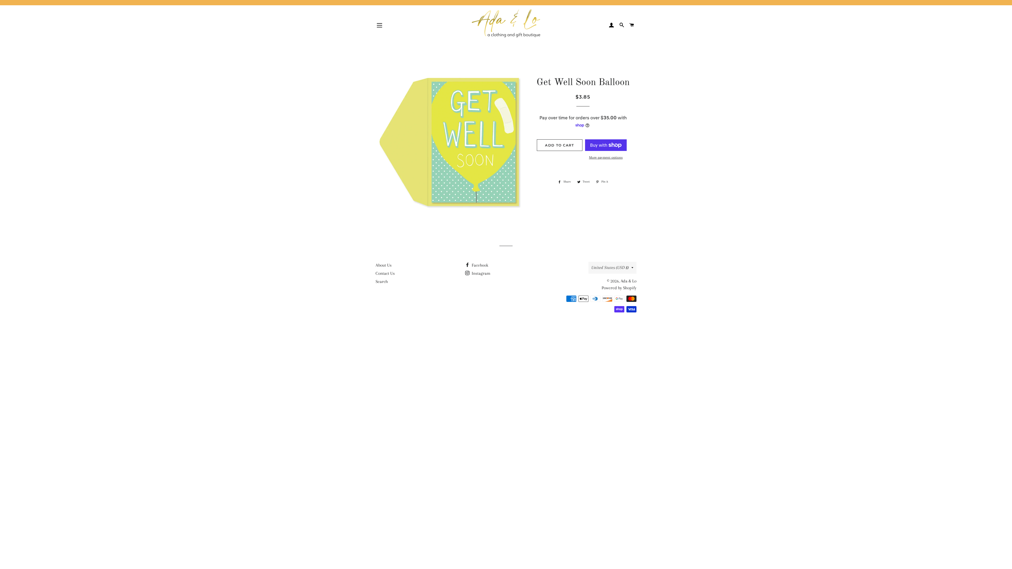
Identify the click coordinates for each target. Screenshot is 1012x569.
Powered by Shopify (619, 287)
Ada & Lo (628, 280)
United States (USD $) (610, 267)
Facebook (479, 265)
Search (382, 281)
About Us (384, 265)
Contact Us (385, 273)
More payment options (606, 157)
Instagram (480, 273)
